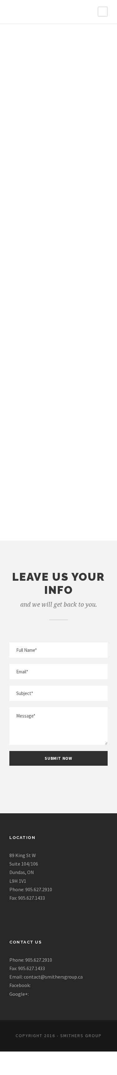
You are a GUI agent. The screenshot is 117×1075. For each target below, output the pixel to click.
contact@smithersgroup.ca (58, 400)
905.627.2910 (58, 314)
